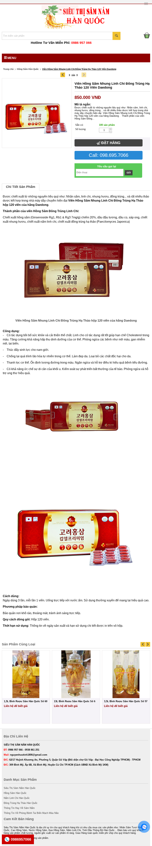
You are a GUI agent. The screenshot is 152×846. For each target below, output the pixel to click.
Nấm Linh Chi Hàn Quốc (17, 798)
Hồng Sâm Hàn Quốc (28, 69)
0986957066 (21, 839)
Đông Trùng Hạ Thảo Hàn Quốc (20, 803)
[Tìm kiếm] (116, 36)
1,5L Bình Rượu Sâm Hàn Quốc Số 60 (25, 701)
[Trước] (62, 74)
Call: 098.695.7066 (108, 155)
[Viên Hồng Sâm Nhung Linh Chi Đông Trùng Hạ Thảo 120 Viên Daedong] (37, 113)
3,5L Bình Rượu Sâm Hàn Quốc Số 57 (125, 701)
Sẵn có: (79, 125)
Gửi (129, 172)
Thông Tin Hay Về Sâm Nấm (19, 808)
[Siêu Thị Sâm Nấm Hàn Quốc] (76, 16)
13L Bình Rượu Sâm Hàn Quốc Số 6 (74, 701)
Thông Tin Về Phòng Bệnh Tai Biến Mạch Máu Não (31, 813)
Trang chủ (8, 69)
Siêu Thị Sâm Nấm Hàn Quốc (20, 788)
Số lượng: (80, 129)
